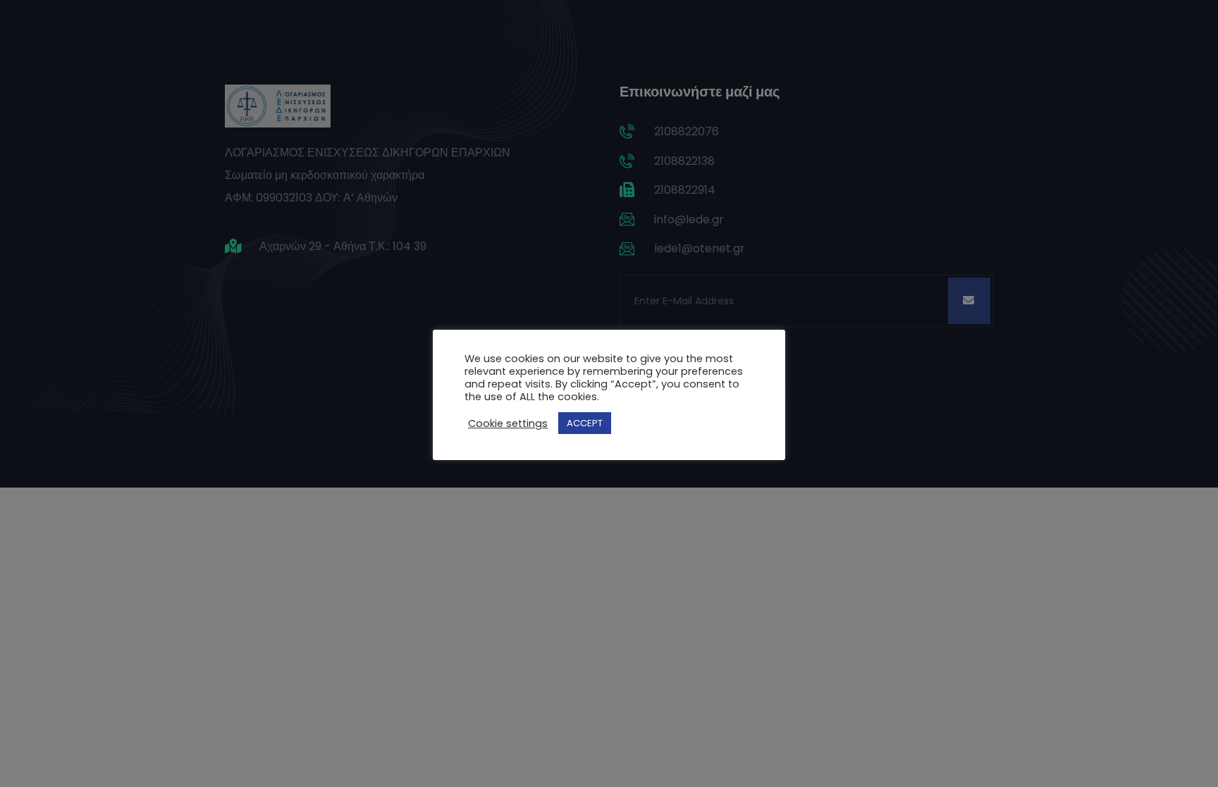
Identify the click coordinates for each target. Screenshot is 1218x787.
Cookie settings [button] (508, 423)
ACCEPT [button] (585, 423)
